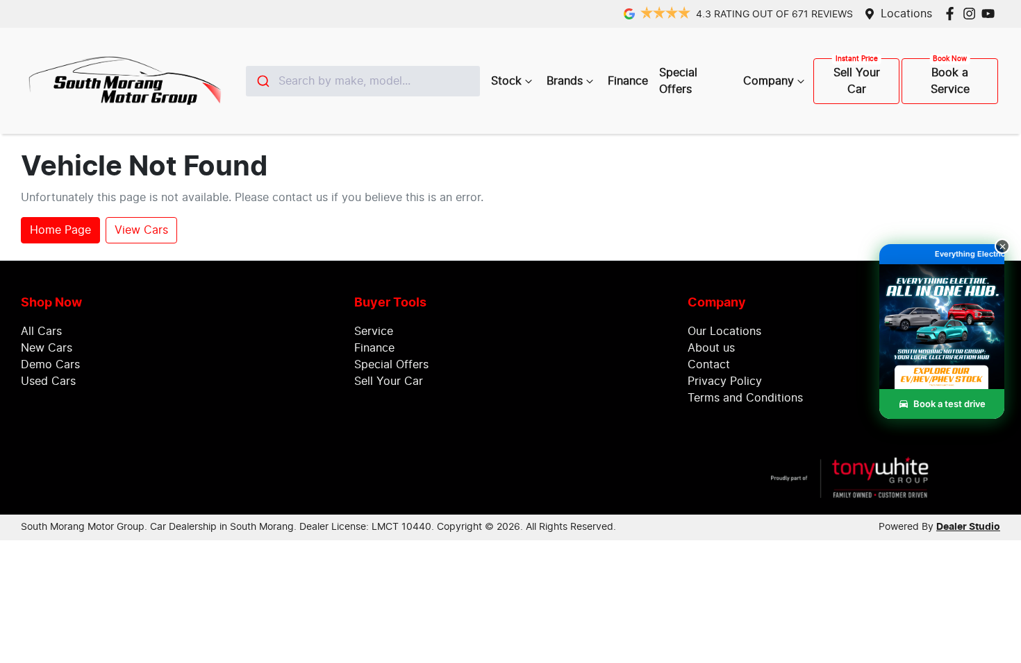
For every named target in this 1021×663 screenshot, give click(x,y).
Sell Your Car (856, 81)
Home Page (60, 230)
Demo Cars (50, 364)
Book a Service (950, 81)
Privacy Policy (725, 381)
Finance (628, 81)
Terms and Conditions (745, 398)
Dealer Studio (968, 527)
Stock (506, 81)
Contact (709, 364)
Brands (565, 81)
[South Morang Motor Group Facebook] (952, 13)
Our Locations (724, 331)
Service (373, 331)
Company (768, 81)
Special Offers (678, 81)
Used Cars (48, 381)
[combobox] (363, 81)
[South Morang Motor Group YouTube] (990, 13)
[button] (941, 342)
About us (711, 348)
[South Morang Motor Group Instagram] (972, 13)
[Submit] (262, 81)
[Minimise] (1002, 246)
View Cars (141, 230)
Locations (906, 13)
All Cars (41, 331)
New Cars (46, 348)
